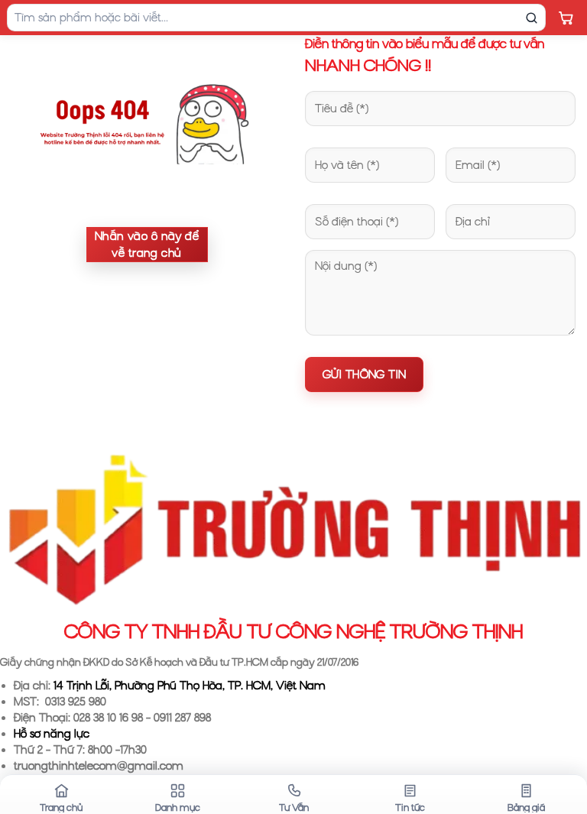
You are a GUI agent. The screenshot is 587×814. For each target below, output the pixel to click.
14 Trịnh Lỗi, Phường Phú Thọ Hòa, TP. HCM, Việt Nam (190, 685)
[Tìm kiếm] (531, 18)
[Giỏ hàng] (565, 17)
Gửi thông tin (364, 374)
